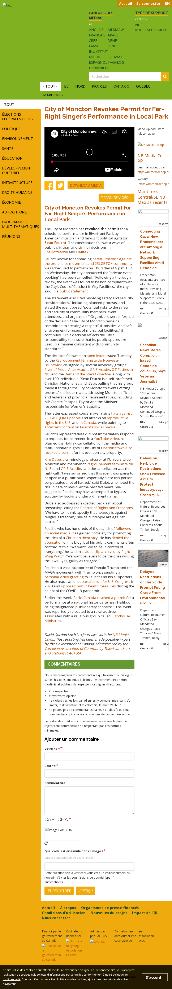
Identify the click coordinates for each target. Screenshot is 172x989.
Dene (112, 40)
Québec (143, 86)
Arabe (113, 35)
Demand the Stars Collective (88, 374)
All (91, 24)
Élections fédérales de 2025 (19, 116)
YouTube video (106, 438)
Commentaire (54, 783)
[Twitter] (60, 185)
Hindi (113, 46)
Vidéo (140, 25)
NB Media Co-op (151, 158)
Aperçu (85, 891)
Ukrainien (98, 67)
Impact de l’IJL (145, 912)
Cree (93, 40)
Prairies (99, 86)
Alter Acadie (78, 369)
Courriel (50, 766)
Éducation (12, 158)
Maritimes (53, 95)
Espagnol (98, 62)
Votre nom (52, 749)
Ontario (121, 86)
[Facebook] (48, 185)
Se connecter (148, 3)
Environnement (17, 138)
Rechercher (168, 77)
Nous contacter (56, 917)
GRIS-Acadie (100, 369)
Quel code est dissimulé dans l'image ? (73, 851)
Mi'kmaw (116, 29)
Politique (11, 128)
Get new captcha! (46, 843)
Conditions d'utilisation (64, 912)
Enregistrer (59, 891)
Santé (7, 148)
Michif (95, 56)
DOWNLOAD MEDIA (86, 185)
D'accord (153, 977)
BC (66, 86)
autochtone (14, 212)
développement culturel (17, 170)
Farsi (93, 46)
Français (97, 35)
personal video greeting (64, 576)
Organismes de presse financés (110, 907)
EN (167, 3)
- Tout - (141, 19)
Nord (80, 86)
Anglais (96, 29)
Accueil (125, 3)
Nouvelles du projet (109, 912)
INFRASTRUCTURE (17, 182)
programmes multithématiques (20, 224)
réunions (11, 236)
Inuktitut (98, 51)
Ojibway (115, 56)
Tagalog (116, 62)
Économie (11, 202)
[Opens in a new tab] (51, 953)
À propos (68, 907)
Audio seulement (151, 30)
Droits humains (17, 192)
